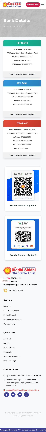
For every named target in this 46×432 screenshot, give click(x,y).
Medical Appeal (9, 315)
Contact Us (7, 352)
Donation (7, 306)
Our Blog (6, 343)
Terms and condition (11, 356)
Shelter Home (9, 347)
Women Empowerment (12, 319)
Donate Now (33, 4)
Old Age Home (9, 324)
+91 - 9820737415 (16, 290)
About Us (7, 339)
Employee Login (9, 361)
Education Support (11, 311)
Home (6, 27)
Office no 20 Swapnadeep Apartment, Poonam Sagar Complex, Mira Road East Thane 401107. (22, 383)
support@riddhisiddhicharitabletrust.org (22, 390)
